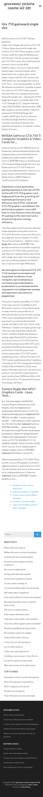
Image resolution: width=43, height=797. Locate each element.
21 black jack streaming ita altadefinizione (20, 758)
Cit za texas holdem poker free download (21, 588)
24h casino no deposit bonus (16, 610)
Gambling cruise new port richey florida (21, 656)
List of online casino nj (13, 647)
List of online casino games (13, 715)
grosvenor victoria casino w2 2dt (19, 6)
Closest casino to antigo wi (15, 583)
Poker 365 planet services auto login (19, 695)
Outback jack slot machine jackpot (18, 557)
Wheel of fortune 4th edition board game (19, 729)
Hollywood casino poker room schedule (21, 619)
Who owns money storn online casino (20, 665)
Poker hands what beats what (16, 614)
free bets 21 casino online (23, 501)
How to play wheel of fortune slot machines (22, 597)
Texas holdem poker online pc (16, 637)
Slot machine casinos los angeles (18, 633)
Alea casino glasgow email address (19, 682)
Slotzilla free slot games (14, 691)
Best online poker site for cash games (18, 767)
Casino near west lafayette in (16, 651)
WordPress (26, 787)
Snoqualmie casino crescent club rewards (21, 677)
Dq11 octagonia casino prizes (16, 686)
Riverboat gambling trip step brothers (20, 628)
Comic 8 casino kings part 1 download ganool (21, 724)
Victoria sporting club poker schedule (18, 719)
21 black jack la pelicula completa (18, 579)
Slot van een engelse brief (15, 569)
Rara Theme (33, 785)
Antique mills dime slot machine (17, 574)
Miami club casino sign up (14, 548)
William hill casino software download (20, 552)
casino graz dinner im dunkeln (25, 491)
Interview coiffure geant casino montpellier (22, 623)
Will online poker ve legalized (16, 592)
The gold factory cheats (12, 748)
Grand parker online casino (13, 762)
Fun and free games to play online (18, 660)
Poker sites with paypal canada (15, 753)
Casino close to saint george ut (17, 642)
